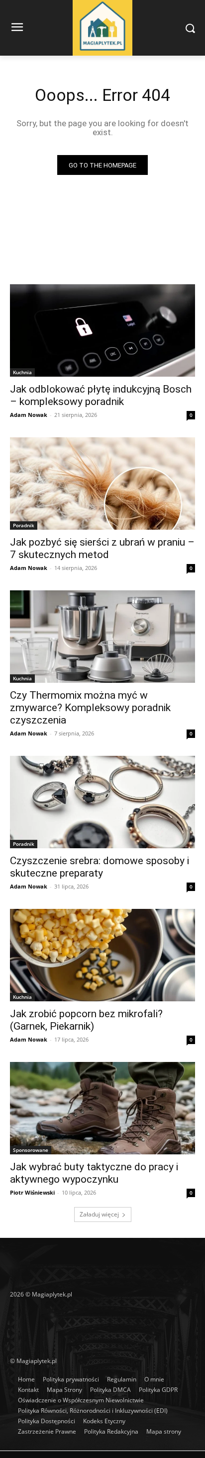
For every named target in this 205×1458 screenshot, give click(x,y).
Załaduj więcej (99, 1214)
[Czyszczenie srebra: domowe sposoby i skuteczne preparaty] (102, 802)
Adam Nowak (28, 414)
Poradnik (23, 525)
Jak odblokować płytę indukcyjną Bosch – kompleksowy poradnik (101, 395)
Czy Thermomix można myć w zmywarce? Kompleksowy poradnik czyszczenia (90, 707)
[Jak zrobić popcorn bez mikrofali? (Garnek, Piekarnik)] (102, 955)
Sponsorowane (30, 1149)
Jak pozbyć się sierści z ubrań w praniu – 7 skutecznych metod (102, 548)
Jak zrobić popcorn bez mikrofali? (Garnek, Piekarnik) (86, 1020)
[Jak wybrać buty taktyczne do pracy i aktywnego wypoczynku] (102, 1108)
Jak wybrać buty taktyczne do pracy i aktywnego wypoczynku (94, 1173)
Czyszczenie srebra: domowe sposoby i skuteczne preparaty (99, 867)
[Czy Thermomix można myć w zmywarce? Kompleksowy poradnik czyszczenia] (102, 636)
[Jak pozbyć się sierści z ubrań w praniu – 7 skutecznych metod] (102, 483)
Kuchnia (22, 372)
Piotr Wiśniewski (32, 1192)
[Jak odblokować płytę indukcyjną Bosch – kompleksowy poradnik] (102, 330)
